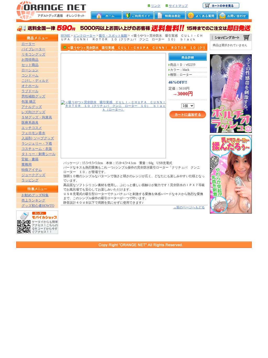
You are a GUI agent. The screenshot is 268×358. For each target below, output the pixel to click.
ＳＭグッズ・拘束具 (36, 117)
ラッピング (29, 180)
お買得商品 (29, 60)
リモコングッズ (33, 54)
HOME (65, 35)
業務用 (26, 164)
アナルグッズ (31, 107)
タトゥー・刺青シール (38, 154)
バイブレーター (33, 49)
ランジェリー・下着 (36, 143)
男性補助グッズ (33, 96)
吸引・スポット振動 (113, 35)
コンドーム (29, 75)
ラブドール (29, 91)
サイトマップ (178, 6)
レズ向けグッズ (33, 112)
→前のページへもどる (189, 207)
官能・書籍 (29, 159)
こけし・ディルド (35, 81)
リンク (155, 6)
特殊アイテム (31, 170)
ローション (29, 70)
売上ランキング (33, 200)
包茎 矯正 (28, 102)
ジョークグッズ (33, 175)
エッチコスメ (31, 128)
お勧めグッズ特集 (35, 195)
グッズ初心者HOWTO (37, 206)
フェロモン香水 (33, 133)
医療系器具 (29, 122)
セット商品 (29, 65)
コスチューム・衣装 (36, 149)
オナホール (29, 86)
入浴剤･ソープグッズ (37, 138)
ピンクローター (85, 35)
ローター (28, 44)
